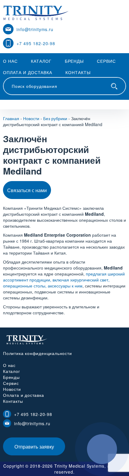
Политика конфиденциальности (37, 353)
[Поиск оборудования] (114, 86)
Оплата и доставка (27, 72)
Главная (11, 118)
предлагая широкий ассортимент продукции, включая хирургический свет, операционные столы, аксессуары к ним (64, 280)
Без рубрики (55, 118)
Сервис (106, 61)
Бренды (74, 61)
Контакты (78, 72)
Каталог (41, 61)
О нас (10, 61)
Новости (31, 118)
